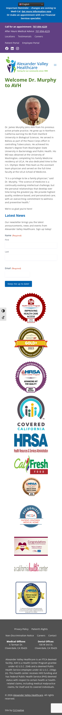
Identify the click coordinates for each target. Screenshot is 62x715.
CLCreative (18, 710)
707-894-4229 (40, 26)
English (25, 4)
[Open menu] (55, 65)
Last (7, 251)
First (7, 239)
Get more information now (36, 11)
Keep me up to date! (18, 283)
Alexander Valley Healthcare (28, 695)
